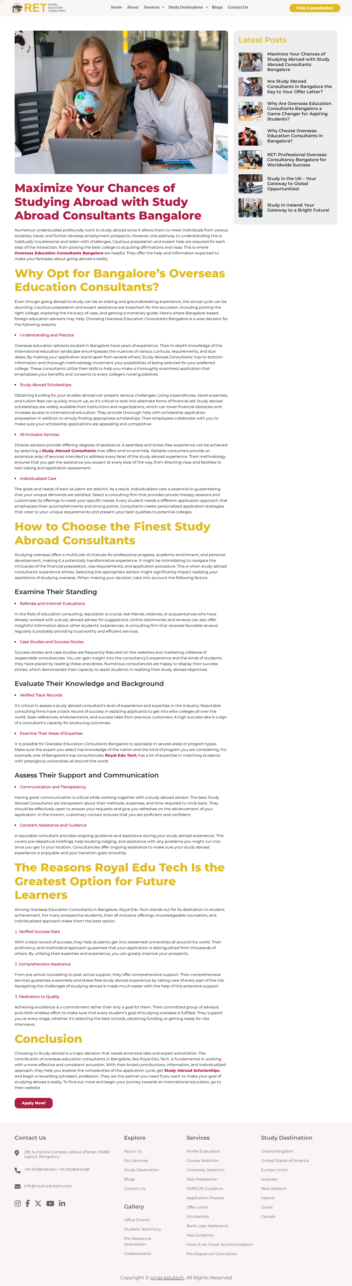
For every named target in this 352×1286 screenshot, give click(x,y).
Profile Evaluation (203, 1151)
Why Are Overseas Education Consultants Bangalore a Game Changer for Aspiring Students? (299, 111)
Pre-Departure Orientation (212, 1254)
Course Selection (203, 1160)
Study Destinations (185, 7)
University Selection (206, 1170)
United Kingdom (277, 1151)
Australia (269, 1179)
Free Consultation (315, 8)
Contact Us (238, 7)
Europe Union (274, 1170)
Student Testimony (142, 1229)
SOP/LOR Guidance (205, 1188)
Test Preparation (202, 1179)
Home (116, 7)
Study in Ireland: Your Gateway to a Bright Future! (298, 208)
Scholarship (198, 1216)
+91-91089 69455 (40, 1169)
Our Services (136, 1160)
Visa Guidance (200, 1235)
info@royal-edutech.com (48, 1186)
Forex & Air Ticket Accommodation (220, 1244)
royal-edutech (167, 1278)
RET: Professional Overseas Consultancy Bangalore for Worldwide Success (297, 160)
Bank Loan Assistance (207, 1226)
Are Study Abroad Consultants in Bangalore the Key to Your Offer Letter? (299, 86)
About (132, 7)
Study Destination (141, 1170)
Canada (268, 1216)
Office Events (137, 1220)
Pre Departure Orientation (137, 1241)
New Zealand (273, 1188)
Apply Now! (33, 1103)
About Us (133, 1151)
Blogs (217, 7)
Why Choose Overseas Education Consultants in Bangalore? (295, 136)
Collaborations (137, 1253)
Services (151, 7)
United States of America (285, 1160)
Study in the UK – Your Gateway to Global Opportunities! (291, 184)
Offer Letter (198, 1207)
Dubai (267, 1207)
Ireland (267, 1198)
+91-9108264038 (74, 1169)
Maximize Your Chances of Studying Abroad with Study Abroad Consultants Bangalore (298, 62)
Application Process (205, 1198)
